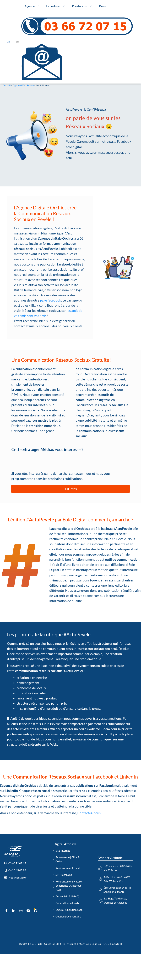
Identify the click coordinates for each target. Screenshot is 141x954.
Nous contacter (17, 877)
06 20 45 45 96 (17, 870)
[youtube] (28, 910)
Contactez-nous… (90, 813)
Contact (116, 943)
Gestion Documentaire (68, 916)
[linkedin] (14, 910)
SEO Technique (64, 874)
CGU (107, 943)
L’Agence (29, 6)
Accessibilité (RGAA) (67, 896)
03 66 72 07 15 (17, 863)
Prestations (80, 6)
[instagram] (21, 910)
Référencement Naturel (69, 881)
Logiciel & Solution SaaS (69, 909)
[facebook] (6, 910)
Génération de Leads (67, 903)
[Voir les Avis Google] (35, 911)
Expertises (53, 6)
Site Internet (63, 850)
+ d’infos (70, 489)
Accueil (7, 85)
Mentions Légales (90, 943)
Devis (102, 6)
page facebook (50, 300)
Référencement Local (68, 868)
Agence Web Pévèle (23, 85)
